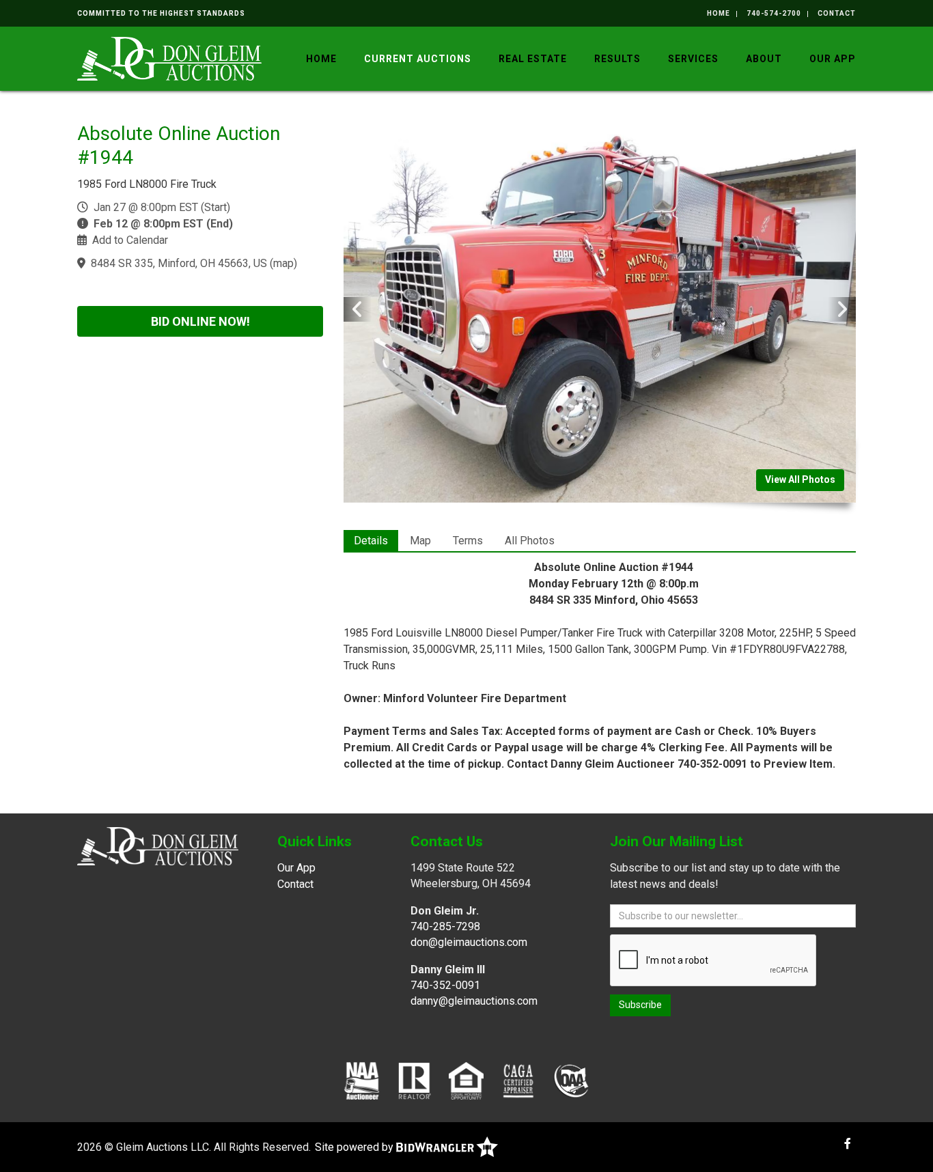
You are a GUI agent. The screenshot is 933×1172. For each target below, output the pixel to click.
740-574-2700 (774, 13)
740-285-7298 (445, 926)
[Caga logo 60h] (518, 1079)
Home (718, 13)
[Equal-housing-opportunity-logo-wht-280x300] (466, 1079)
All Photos (530, 540)
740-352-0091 (445, 985)
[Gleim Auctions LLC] (169, 58)
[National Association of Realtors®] (414, 1079)
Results (617, 58)
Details (371, 540)
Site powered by (355, 1147)
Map (420, 540)
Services (693, 58)
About (764, 58)
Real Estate (533, 58)
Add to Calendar (130, 240)
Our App (832, 58)
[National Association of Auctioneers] (361, 1079)
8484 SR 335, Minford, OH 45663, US (179, 263)
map (283, 263)
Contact (837, 13)
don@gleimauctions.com (468, 942)
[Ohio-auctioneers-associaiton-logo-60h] (571, 1079)
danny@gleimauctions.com (474, 1000)
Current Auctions (417, 58)
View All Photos (800, 479)
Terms (468, 540)
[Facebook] (847, 1143)
